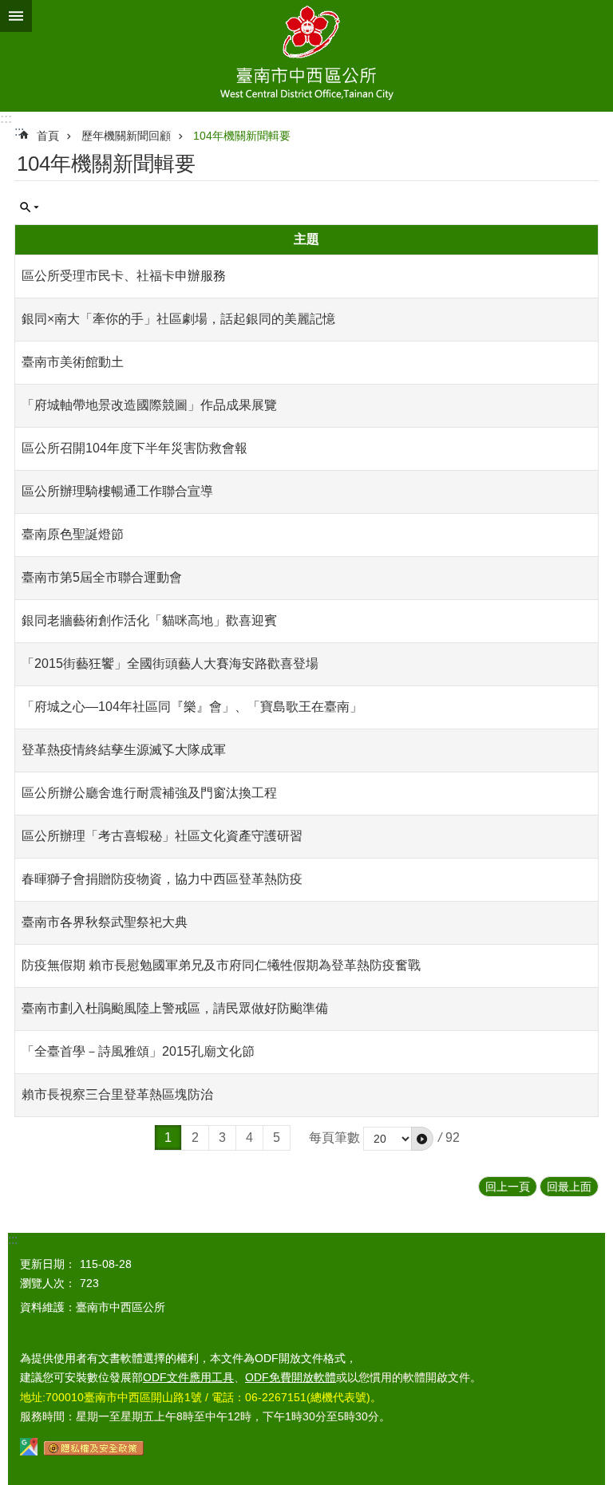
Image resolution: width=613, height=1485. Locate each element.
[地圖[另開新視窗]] (29, 1451)
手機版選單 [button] (16, 16)
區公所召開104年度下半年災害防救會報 (134, 448)
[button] (422, 1139)
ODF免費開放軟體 (290, 1377)
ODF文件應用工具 (188, 1377)
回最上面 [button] (569, 1186)
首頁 (48, 135)
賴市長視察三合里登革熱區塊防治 (117, 1094)
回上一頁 (507, 1186)
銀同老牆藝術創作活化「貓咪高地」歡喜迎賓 (149, 620)
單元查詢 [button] (29, 207)
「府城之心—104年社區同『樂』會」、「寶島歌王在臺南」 (192, 706)
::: (6, 118)
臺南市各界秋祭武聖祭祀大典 (105, 922)
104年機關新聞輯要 (242, 135)
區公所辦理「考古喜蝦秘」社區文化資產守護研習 (162, 836)
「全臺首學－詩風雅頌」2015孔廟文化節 (138, 1051)
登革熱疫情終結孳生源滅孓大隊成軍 (124, 749)
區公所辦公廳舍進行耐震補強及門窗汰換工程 (149, 793)
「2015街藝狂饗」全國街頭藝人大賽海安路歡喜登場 (170, 663)
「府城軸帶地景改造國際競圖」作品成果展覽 (149, 405)
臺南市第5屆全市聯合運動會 (102, 577)
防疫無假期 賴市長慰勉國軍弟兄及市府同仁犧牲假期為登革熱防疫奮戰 (221, 965)
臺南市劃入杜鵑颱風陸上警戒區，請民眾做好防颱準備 (175, 1008)
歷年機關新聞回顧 (126, 135)
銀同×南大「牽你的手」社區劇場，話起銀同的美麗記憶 (178, 319)
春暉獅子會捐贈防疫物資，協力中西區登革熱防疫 (162, 879)
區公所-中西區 (306, 56)
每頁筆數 (334, 1137)
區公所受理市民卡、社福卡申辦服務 (124, 275)
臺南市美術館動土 (73, 362)
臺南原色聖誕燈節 (73, 534)
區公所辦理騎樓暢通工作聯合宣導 (117, 491)
